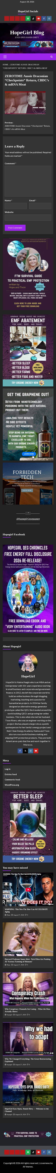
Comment (10, 163)
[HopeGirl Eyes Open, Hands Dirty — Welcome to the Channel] (28, 1089)
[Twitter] (25, 751)
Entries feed (11, 774)
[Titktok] (33, 18)
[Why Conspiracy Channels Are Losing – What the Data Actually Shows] (28, 989)
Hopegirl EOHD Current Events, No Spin (35, 1002)
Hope (8, 915)
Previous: (27, 126)
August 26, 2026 (20, 1114)
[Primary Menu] (5, 56)
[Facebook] (43, 18)
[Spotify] (28, 18)
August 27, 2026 (18, 915)
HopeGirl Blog (27, 32)
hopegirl (9, 1015)
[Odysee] (17, 18)
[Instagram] (49, 18)
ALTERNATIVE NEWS (13, 903)
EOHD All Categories (13, 1002)
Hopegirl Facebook (14, 534)
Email (32, 200)
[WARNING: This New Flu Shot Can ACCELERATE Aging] (28, 889)
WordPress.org (12, 785)
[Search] (51, 57)
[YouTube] (36, 751)
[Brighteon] (22, 18)
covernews (45, 1163)
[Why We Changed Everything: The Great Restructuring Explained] (28, 1039)
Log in (7, 769)
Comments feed (12, 779)
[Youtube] (38, 18)
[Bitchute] (12, 18)
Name (8, 200)
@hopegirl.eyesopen (28, 518)
